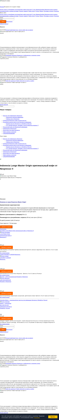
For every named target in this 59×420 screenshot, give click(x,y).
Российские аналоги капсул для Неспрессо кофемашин (17, 122)
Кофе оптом (32, 11)
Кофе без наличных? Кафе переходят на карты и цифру (20, 80)
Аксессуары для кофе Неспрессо (11, 130)
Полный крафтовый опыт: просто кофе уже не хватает (19, 30)
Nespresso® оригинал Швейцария (14, 117)
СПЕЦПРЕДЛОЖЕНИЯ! (9, 133)
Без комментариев (4, 253)
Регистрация (9, 21)
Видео (41, 11)
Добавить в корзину (6, 247)
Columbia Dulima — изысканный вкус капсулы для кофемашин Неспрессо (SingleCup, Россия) (23, 300)
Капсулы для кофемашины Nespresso (12, 115)
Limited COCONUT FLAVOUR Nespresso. (10, 254)
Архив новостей (4, 104)
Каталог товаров (23, 11)
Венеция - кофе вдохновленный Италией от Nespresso (14, 276)
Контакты (56, 11)
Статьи (37, 11)
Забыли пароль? (4, 23)
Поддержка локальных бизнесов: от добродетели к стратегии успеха (23, 55)
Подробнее (37, 417)
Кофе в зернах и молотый (9, 131)
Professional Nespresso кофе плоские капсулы (14, 120)
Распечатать (3, 229)
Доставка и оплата (48, 11)
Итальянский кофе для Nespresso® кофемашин (15, 127)
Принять (53, 416)
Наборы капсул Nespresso (12, 119)
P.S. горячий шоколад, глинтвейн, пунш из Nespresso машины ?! (22, 125)
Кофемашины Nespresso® (9, 128)
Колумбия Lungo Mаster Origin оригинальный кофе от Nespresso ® (17, 230)
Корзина (2, 6)
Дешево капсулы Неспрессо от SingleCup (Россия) (19, 123)
